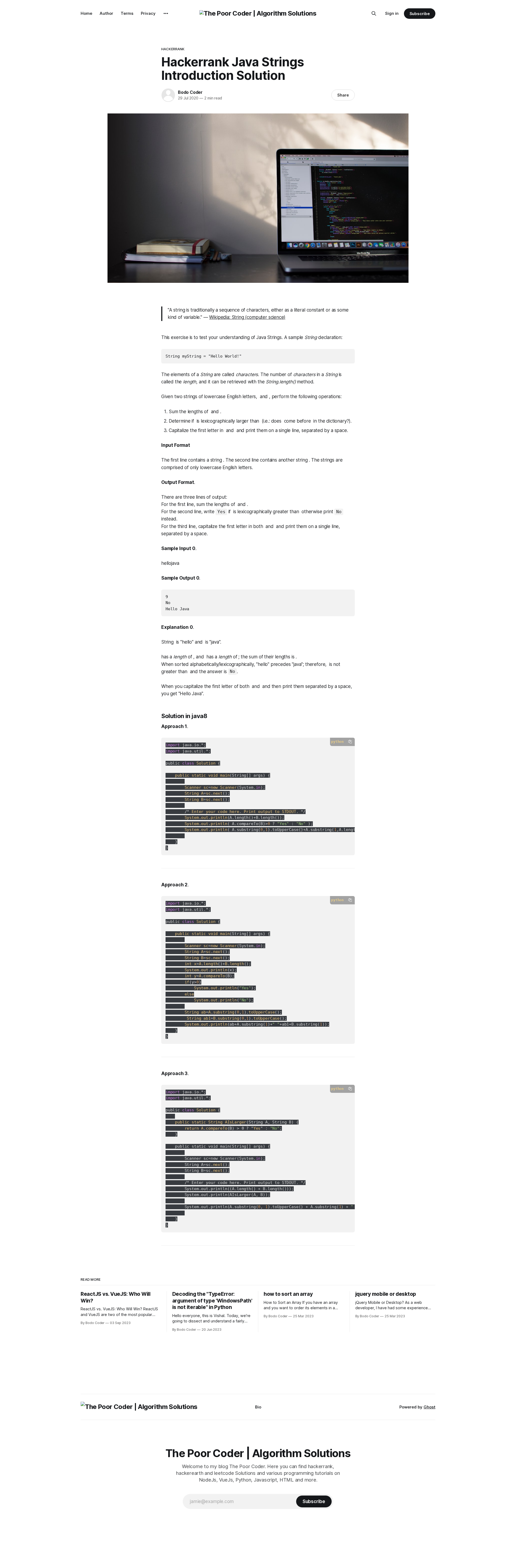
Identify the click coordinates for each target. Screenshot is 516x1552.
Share (343, 95)
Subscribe (420, 13)
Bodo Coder (190, 92)
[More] (166, 13)
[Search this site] (374, 13)
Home (86, 13)
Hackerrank (172, 49)
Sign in (392, 13)
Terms (127, 13)
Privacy (148, 13)
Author (106, 13)
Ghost (429, 1407)
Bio (258, 1407)
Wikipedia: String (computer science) (247, 317)
